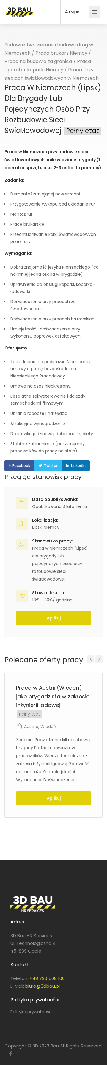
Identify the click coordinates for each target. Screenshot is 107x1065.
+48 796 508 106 (47, 978)
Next (99, 659)
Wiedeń (48, 727)
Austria (31, 727)
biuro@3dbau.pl (42, 986)
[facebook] (10, 1054)
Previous (90, 659)
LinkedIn (78, 465)
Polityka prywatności (31, 1012)
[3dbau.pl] (19, 7)
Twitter (50, 465)
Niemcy (51, 527)
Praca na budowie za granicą (38, 61)
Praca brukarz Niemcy (61, 53)
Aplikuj (54, 618)
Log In (73, 12)
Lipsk (37, 527)
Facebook (21, 465)
